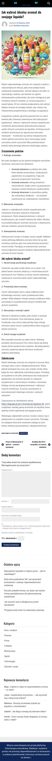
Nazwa (5, 501)
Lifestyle (23, 433)
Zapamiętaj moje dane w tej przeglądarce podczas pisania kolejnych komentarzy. (26, 527)
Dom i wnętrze (10, 630)
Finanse (7, 635)
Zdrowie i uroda (11, 666)
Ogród (7, 656)
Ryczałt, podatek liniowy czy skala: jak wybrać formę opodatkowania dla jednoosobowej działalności (24, 593)
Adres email (8, 507)
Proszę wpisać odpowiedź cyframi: (17, 533)
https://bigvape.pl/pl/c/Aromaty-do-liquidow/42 (23, 404)
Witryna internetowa (12, 516)
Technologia (9, 661)
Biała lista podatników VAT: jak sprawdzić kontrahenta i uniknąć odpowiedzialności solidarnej (22, 582)
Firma (6, 640)
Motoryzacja (9, 651)
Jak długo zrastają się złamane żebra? (29, 711)
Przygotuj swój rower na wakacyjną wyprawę (24, 610)
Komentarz (7, 470)
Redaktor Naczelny (21, 26)
